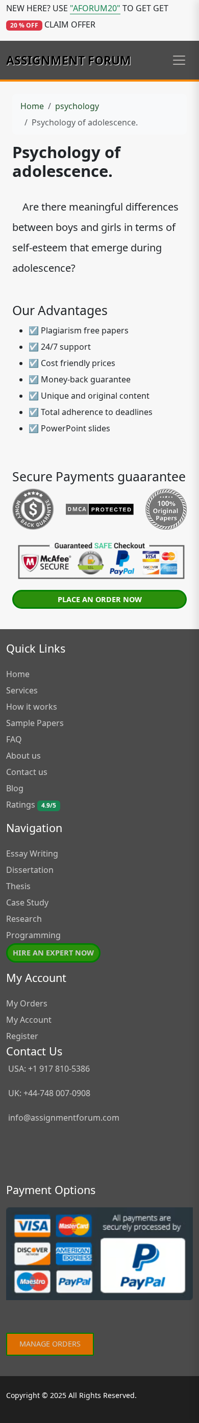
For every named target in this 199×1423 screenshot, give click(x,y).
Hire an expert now (53, 953)
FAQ (14, 739)
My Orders (26, 1003)
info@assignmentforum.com (63, 1117)
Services (22, 690)
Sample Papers (35, 723)
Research (24, 918)
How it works (31, 706)
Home (32, 106)
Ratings (31, 804)
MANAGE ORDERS (50, 1344)
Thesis (18, 886)
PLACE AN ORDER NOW (100, 599)
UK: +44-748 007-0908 (48, 1093)
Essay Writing (32, 853)
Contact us (26, 772)
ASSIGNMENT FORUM (68, 60)
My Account (29, 1019)
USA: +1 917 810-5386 (48, 1068)
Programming (33, 935)
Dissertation (30, 869)
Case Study (27, 902)
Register (22, 1036)
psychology (77, 106)
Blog (14, 788)
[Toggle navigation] (179, 60)
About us (23, 755)
